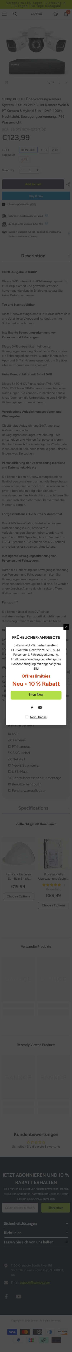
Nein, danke (38, 717)
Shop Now (36, 694)
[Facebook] (32, 708)
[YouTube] (40, 708)
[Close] (66, 627)
